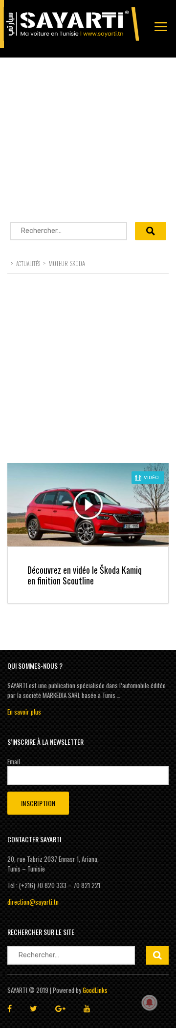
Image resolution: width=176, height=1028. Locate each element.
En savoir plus (24, 712)
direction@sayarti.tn (33, 902)
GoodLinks (95, 990)
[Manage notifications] (149, 1002)
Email (13, 761)
